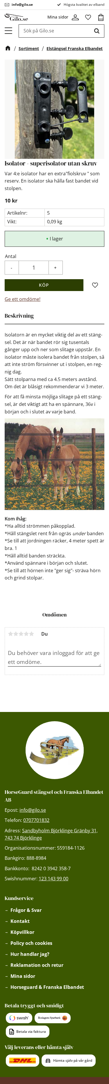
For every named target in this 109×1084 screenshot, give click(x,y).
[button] (9, 31)
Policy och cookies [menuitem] (31, 943)
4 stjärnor (26, 633)
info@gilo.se (22, 4)
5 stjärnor (31, 633)
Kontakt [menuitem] (20, 921)
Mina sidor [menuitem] (22, 976)
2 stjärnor (15, 633)
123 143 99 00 (53, 878)
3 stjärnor (21, 633)
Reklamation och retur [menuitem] (36, 965)
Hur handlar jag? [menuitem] (29, 954)
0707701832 (36, 820)
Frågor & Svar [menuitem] (26, 910)
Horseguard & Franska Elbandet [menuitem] (47, 987)
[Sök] (97, 31)
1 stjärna (10, 633)
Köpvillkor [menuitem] (22, 932)
